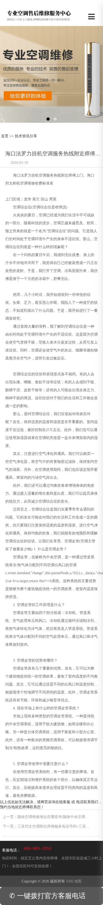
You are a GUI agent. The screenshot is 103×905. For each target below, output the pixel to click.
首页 (4, 136)
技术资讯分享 (26, 136)
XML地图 (74, 881)
